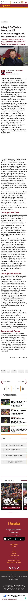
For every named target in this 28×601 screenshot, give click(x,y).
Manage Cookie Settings (14, 562)
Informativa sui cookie (14, 560)
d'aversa (14, 370)
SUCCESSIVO (21, 381)
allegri (3, 370)
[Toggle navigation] (24, 5)
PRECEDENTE (7, 381)
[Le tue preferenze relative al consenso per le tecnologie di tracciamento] (25, 598)
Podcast (14, 553)
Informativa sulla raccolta (9, 599)
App (14, 548)
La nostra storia (14, 555)
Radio (14, 551)
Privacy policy (14, 558)
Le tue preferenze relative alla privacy (15, 595)
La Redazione (14, 544)
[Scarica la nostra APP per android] (19, 538)
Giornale (14, 546)
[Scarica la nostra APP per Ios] (8, 538)
